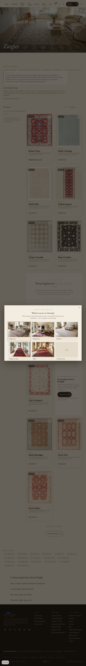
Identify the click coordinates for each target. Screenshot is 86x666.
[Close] (79, 307)
